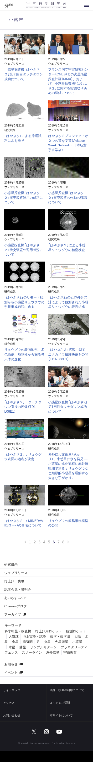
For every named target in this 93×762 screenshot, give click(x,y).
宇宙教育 (70, 652)
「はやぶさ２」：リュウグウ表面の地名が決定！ (22, 456)
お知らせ (11, 664)
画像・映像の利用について (67, 690)
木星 (12, 647)
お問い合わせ (11, 715)
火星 (47, 641)
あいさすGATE (15, 597)
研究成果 (10, 130)
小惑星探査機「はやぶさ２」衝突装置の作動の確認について (67, 197)
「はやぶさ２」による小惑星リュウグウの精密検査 (66, 247)
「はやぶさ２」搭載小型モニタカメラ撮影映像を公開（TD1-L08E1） (68, 354)
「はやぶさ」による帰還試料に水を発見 (22, 138)
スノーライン (32, 652)
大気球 (14, 636)
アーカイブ (12, 614)
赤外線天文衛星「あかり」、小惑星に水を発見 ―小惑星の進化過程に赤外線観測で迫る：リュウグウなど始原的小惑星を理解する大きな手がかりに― (68, 466)
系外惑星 (52, 652)
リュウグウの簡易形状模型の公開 (68, 523)
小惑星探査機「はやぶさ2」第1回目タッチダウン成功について (67, 406)
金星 (15, 641)
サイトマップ (11, 690)
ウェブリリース (14, 63)
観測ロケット (76, 631)
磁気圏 (28, 641)
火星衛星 (61, 641)
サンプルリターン (43, 647)
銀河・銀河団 (60, 636)
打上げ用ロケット (48, 631)
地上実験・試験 (34, 636)
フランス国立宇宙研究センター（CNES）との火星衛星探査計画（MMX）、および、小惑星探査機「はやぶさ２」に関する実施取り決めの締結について (68, 81)
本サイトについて (61, 715)
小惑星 (77, 641)
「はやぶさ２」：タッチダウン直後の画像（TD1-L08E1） (22, 406)
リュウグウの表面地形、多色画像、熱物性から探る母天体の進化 (24, 354)
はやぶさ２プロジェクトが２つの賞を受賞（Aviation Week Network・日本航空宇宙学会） (68, 142)
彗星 (22, 647)
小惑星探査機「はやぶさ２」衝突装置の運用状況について (23, 249)
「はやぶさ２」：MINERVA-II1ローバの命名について (24, 523)
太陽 (77, 636)
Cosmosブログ (15, 606)
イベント (11, 672)
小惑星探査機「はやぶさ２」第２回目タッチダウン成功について (23, 74)
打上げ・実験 (14, 580)
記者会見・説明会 (17, 589)
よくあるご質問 (60, 702)
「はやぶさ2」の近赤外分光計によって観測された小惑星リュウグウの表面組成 (68, 302)
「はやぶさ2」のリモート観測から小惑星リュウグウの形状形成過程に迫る (24, 302)
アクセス (9, 702)
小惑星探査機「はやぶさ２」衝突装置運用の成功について (23, 197)
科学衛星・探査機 (18, 631)
